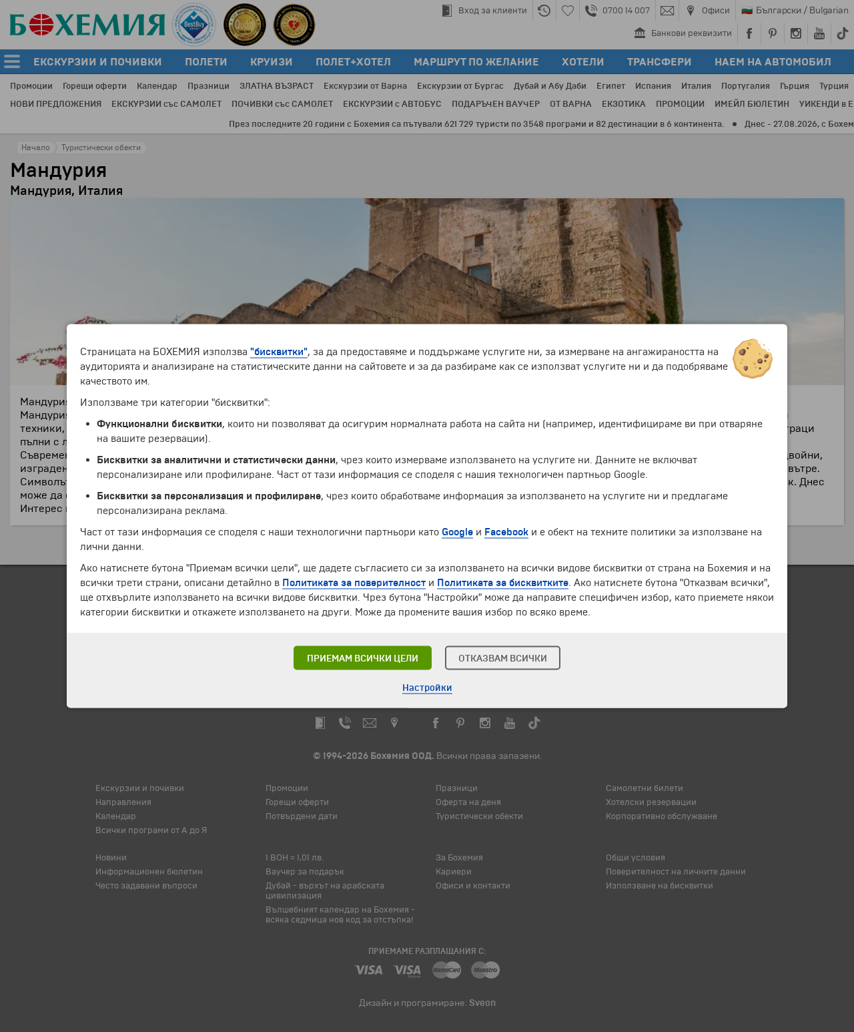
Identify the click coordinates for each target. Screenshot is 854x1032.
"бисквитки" (279, 352)
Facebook (506, 532)
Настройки (427, 688)
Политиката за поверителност (354, 583)
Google (457, 532)
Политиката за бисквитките (502, 583)
